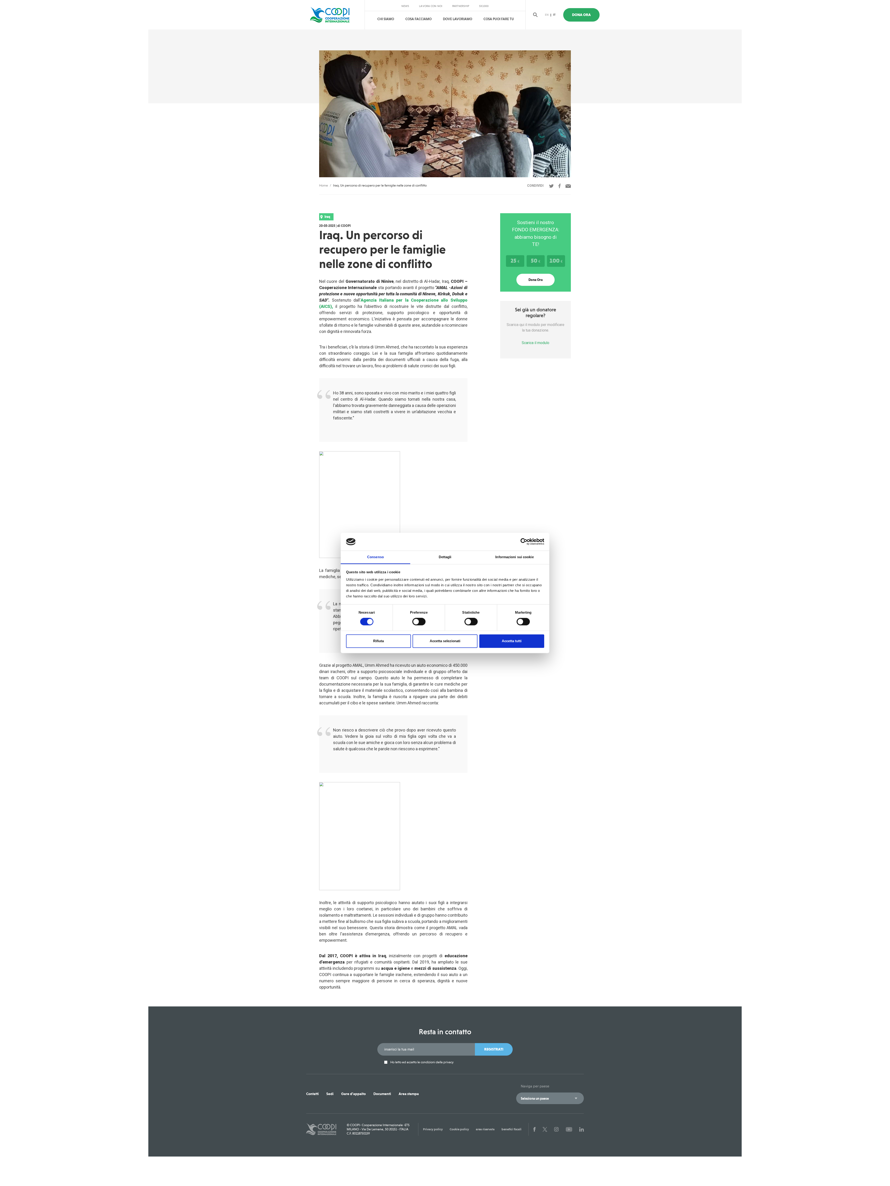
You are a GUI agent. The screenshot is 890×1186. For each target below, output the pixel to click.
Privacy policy (433, 1129)
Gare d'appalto (353, 1094)
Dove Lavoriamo (457, 19)
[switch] (419, 621)
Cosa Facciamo (418, 19)
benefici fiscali (511, 1129)
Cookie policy (459, 1129)
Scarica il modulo (535, 343)
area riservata (485, 1129)
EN (547, 14)
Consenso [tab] (375, 557)
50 (535, 260)
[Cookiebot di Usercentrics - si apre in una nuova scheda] (524, 541)
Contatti (312, 1094)
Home (323, 185)
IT (554, 14)
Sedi (330, 1094)
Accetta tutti (511, 641)
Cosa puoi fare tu (498, 19)
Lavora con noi (430, 6)
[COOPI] (334, 15)
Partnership (460, 6)
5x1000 (484, 6)
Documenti (382, 1094)
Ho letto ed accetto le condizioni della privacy (422, 1062)
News (405, 6)
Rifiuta (378, 641)
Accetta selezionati (445, 641)
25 (515, 260)
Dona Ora (581, 15)
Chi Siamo (385, 19)
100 (556, 260)
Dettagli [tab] (445, 557)
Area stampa (409, 1094)
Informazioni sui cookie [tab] (514, 557)
